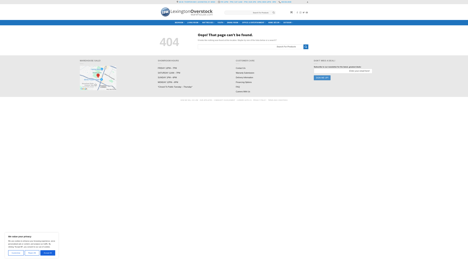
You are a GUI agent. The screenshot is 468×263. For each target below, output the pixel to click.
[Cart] (291, 12)
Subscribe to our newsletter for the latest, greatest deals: (337, 67)
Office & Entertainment (253, 22)
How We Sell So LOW (189, 100)
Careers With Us (243, 92)
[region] (31, 245)
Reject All (32, 253)
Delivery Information (244, 77)
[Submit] (274, 13)
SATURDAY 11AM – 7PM (169, 73)
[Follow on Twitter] (304, 13)
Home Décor (273, 22)
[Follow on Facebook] (297, 13)
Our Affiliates (206, 100)
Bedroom (179, 22)
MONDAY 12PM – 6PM (168, 82)
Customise (16, 253)
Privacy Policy (259, 100)
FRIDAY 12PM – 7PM (167, 68)
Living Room (192, 22)
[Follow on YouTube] (307, 13)
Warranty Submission (245, 73)
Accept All (48, 253)
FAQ (238, 87)
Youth (220, 22)
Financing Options (244, 82)
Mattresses (208, 22)
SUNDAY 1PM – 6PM (167, 77)
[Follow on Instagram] (300, 13)
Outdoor (287, 22)
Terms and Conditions (278, 100)
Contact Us (240, 68)
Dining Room (232, 22)
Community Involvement (224, 100)
